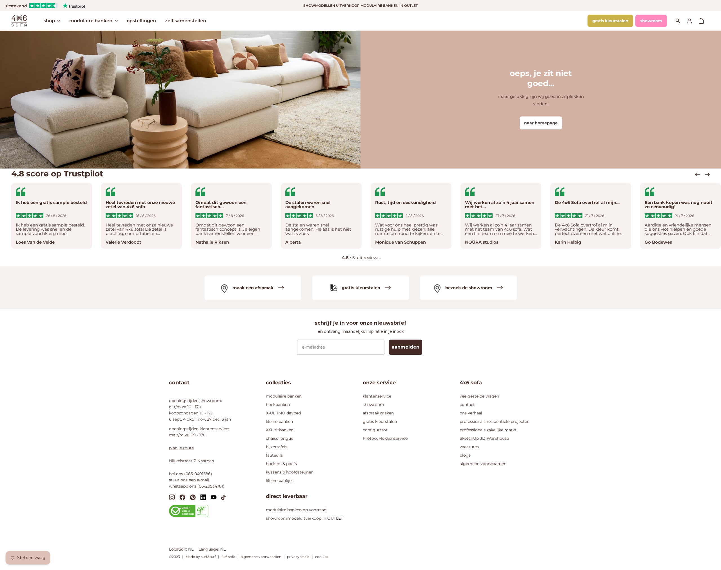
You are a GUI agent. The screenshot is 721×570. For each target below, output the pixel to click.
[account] (692, 20)
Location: (178, 549)
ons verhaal (471, 413)
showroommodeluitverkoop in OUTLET (304, 518)
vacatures (469, 446)
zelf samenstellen (185, 20)
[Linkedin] (203, 497)
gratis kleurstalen (610, 20)
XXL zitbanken (279, 429)
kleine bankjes (279, 480)
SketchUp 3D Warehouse (484, 438)
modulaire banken (90, 20)
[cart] (704, 20)
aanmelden (405, 347)
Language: (209, 549)
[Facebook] (182, 497)
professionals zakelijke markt (488, 429)
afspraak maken (378, 413)
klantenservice (377, 396)
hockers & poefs (281, 463)
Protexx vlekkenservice (385, 438)
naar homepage (541, 122)
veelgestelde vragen (479, 396)
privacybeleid (298, 557)
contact (467, 404)
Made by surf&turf (201, 557)
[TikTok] (223, 497)
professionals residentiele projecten (494, 421)
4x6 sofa (228, 557)
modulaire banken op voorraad (296, 509)
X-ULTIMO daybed (283, 413)
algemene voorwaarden (483, 463)
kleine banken (279, 421)
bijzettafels (276, 446)
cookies (321, 557)
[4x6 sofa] (19, 20)
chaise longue (279, 438)
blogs (465, 455)
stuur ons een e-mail (189, 480)
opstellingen (141, 20)
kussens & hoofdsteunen (289, 472)
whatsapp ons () (196, 486)
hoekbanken (278, 404)
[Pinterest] (193, 497)
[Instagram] (172, 497)
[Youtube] (214, 497)
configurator (375, 429)
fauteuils (274, 455)
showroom (651, 20)
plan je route (181, 447)
